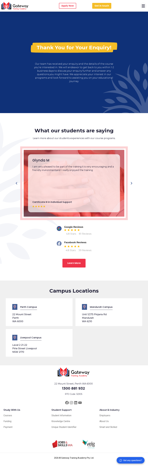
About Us (104, 421)
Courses (7, 415)
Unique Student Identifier (63, 427)
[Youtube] (80, 403)
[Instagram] (71, 403)
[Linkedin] (75, 403)
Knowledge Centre (60, 421)
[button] (131, 183)
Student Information (61, 415)
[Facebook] (67, 403)
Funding (7, 421)
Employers (104, 415)
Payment (7, 427)
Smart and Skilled (108, 427)
